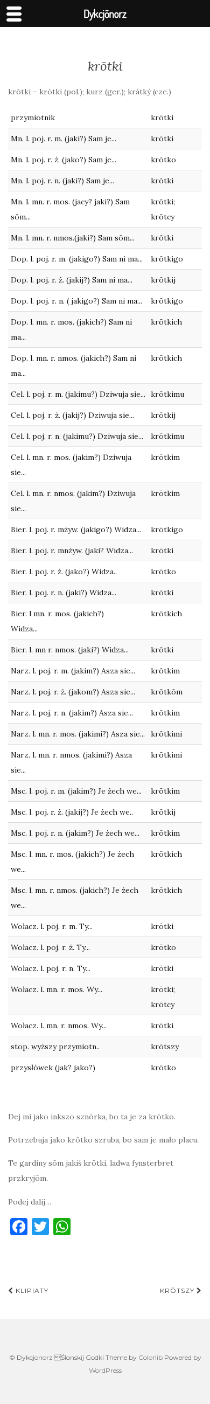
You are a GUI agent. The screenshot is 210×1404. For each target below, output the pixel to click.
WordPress (105, 1370)
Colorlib (150, 1357)
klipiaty (30, 1290)
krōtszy (178, 1290)
